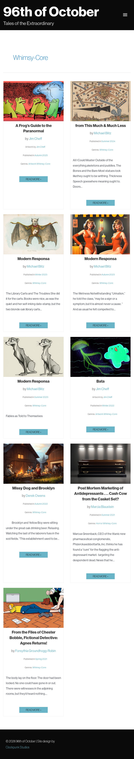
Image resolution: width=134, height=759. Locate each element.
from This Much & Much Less (100, 125)
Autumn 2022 (41, 503)
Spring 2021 (41, 659)
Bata (100, 381)
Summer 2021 (108, 514)
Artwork (32, 163)
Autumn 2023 (108, 274)
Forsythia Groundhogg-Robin (35, 651)
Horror (99, 523)
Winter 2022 (108, 405)
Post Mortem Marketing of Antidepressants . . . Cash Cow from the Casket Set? (100, 493)
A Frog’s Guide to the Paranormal (34, 128)
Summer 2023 (41, 397)
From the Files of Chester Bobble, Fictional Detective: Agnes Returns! (33, 637)
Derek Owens (35, 496)
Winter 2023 (41, 274)
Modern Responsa (33, 258)
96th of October (51, 11)
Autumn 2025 (41, 155)
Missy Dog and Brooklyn (33, 488)
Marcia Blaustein (102, 507)
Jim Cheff (35, 139)
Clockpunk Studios (17, 747)
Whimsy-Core (43, 163)
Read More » (34, 179)
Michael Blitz (102, 133)
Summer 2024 (108, 141)
